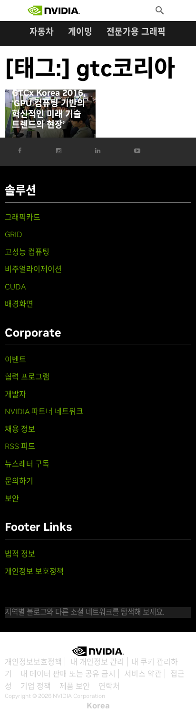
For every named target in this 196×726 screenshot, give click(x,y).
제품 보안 (74, 686)
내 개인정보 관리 (97, 661)
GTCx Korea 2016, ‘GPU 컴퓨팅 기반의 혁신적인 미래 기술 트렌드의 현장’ (49, 109)
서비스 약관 (143, 673)
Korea (98, 705)
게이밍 (80, 31)
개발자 (15, 394)
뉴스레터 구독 (27, 463)
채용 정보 (20, 429)
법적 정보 (20, 553)
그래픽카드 (22, 217)
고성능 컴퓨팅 (27, 252)
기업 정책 (35, 686)
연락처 (109, 686)
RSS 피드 (20, 446)
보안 (12, 498)
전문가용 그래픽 (136, 31)
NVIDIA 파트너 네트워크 (44, 411)
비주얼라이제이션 (33, 269)
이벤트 (15, 359)
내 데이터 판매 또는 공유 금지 (68, 673)
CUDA (15, 286)
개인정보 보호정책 (34, 571)
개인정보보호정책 (33, 661)
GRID (13, 234)
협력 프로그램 (27, 376)
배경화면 (19, 303)
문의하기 (19, 481)
